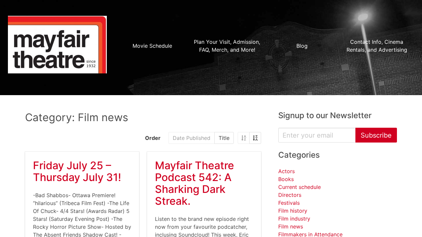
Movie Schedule (152, 45)
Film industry (294, 218)
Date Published (191, 138)
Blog (302, 45)
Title (224, 138)
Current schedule (299, 187)
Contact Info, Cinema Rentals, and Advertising (377, 46)
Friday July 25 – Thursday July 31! (77, 171)
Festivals (289, 202)
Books (286, 179)
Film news (290, 226)
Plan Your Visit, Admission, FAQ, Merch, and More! (227, 46)
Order (153, 138)
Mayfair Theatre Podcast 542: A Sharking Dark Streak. (194, 183)
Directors (289, 195)
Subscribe (376, 135)
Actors (286, 171)
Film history (292, 210)
